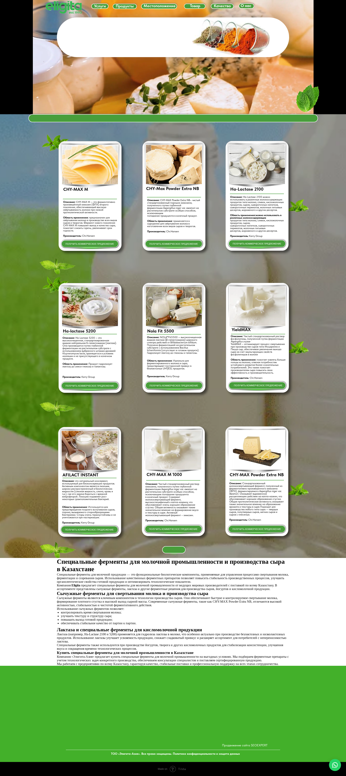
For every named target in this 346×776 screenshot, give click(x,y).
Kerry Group (256, 235)
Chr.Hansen (172, 231)
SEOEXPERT (259, 745)
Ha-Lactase (241, 189)
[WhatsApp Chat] (335, 765)
